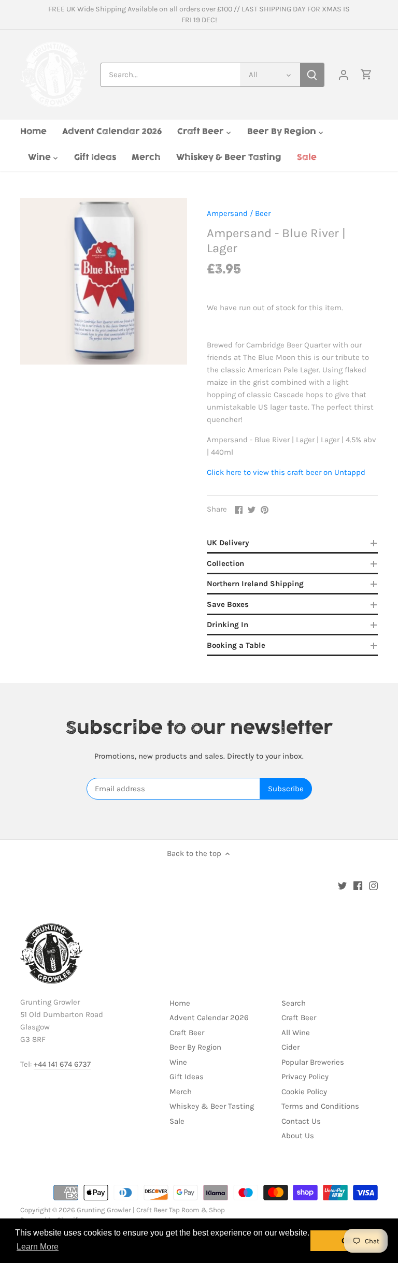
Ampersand (227, 213)
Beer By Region (195, 1047)
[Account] (343, 75)
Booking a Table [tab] (236, 645)
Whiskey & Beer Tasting (211, 1106)
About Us (297, 1135)
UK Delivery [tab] (228, 542)
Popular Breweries (312, 1062)
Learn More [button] (38, 1246)
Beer (263, 213)
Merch (180, 1091)
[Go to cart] (366, 75)
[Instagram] (373, 885)
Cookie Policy (304, 1091)
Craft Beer (186, 1032)
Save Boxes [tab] (228, 604)
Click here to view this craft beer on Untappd (286, 472)
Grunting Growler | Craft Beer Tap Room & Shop (151, 1210)
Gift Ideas (186, 1076)
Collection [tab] (225, 563)
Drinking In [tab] (227, 624)
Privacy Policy (305, 1076)
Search (293, 1003)
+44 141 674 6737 (62, 1064)
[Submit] (312, 74)
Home (179, 1003)
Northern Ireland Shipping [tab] (255, 583)
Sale (176, 1121)
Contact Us (301, 1121)
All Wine (295, 1032)
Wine (178, 1062)
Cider (290, 1047)
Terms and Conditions (320, 1106)
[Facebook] (357, 885)
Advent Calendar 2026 (209, 1017)
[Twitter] (342, 885)
